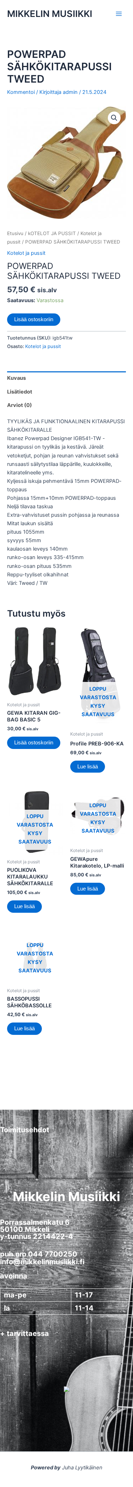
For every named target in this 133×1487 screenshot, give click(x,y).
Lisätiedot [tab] (19, 392)
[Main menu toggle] (119, 14)
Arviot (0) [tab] (19, 405)
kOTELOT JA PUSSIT (52, 233)
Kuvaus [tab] (16, 378)
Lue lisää (87, 766)
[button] (114, 118)
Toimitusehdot (24, 1130)
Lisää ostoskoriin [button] (33, 742)
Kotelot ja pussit (26, 253)
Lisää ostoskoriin (33, 319)
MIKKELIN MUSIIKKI (49, 13)
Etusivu (15, 233)
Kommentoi (21, 92)
